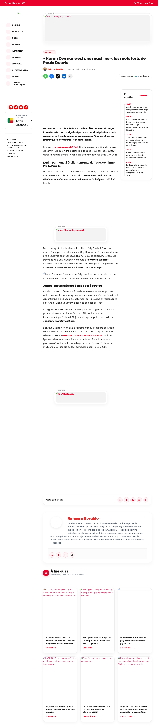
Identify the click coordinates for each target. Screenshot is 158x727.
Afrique (16, 44)
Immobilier (17, 51)
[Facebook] (11, 107)
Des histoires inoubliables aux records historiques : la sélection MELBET (96, 709)
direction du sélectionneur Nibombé (82, 335)
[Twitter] (16, 107)
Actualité (17, 31)
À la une (16, 25)
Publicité (11, 153)
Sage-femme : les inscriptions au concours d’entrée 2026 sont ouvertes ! (60, 709)
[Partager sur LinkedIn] (64, 76)
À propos (11, 139)
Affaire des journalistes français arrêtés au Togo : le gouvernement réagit (137, 109)
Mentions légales (15, 142)
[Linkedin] (51, 555)
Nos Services (13, 156)
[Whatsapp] (65, 555)
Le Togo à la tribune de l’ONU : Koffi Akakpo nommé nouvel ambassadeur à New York (136, 170)
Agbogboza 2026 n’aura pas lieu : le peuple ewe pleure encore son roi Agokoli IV (97, 641)
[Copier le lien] (70, 76)
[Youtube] (21, 107)
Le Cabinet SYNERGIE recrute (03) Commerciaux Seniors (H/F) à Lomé (133, 641)
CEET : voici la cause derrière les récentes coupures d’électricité (136, 155)
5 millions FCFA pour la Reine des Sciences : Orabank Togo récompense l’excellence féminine (137, 124)
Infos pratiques (20, 83)
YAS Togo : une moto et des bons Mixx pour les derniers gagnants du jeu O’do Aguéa (137, 141)
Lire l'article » (51, 648)
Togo (15, 38)
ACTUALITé (49, 52)
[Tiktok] (26, 107)
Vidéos (15, 76)
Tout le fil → (144, 96)
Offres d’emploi (20, 70)
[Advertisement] (80, 106)
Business (16, 57)
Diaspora (17, 63)
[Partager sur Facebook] (51, 76)
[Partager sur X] (58, 76)
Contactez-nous (15, 150)
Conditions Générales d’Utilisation (17, 146)
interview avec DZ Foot (66, 147)
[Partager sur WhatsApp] (45, 76)
